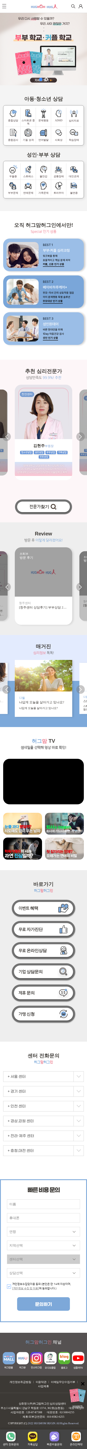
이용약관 (41, 1382)
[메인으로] (44, 6)
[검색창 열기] (73, 6)
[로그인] (80, 6)
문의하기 (43, 1304)
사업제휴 (43, 1386)
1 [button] (40, 79)
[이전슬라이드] (6, 436)
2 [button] (46, 79)
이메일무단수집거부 (63, 1382)
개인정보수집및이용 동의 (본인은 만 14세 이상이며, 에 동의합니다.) (41, 1286)
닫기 (83, 1384)
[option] (43, 49)
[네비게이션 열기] (4, 6)
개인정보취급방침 (20, 1382)
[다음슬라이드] (80, 436)
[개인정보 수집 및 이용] (25, 1288)
